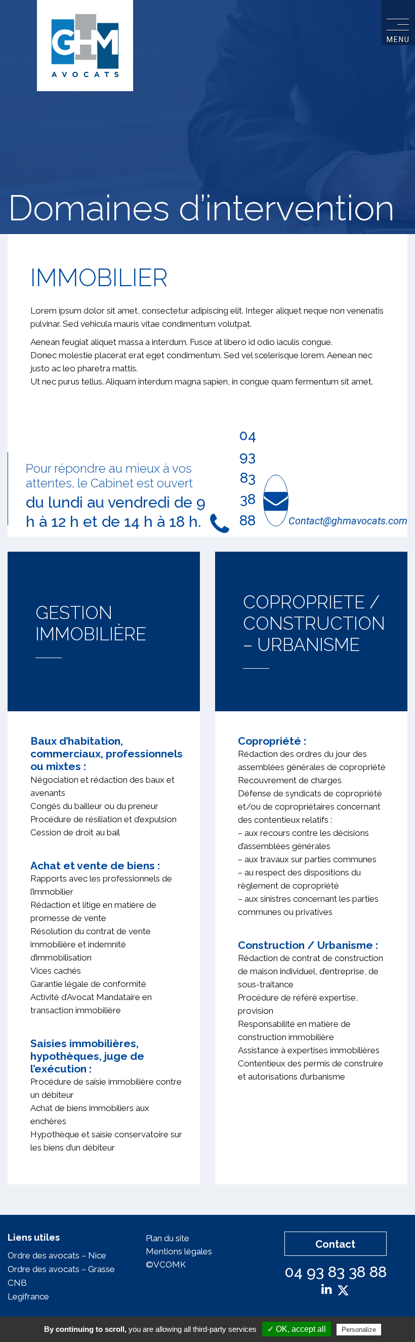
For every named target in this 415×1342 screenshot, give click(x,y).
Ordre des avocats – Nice (57, 1255)
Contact (335, 1244)
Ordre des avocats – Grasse (61, 1269)
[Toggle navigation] (398, 23)
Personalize (359, 1329)
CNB (17, 1283)
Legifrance (28, 1296)
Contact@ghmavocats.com (347, 521)
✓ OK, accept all (296, 1329)
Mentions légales (179, 1251)
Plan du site (167, 1238)
